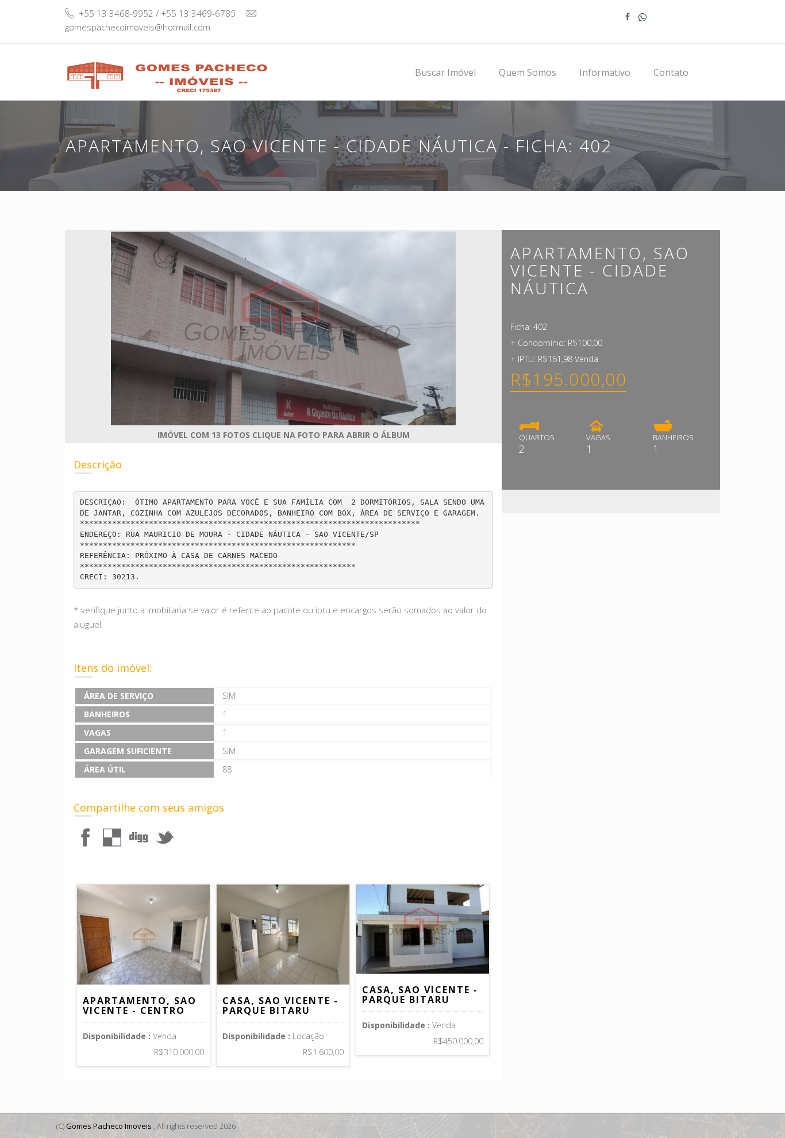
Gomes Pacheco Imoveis (109, 1126)
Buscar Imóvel (445, 72)
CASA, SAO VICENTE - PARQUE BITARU (280, 1005)
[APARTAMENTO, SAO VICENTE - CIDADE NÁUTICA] (85, 836)
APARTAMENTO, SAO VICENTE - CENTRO (140, 1005)
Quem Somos (527, 72)
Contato (670, 72)
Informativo (604, 72)
